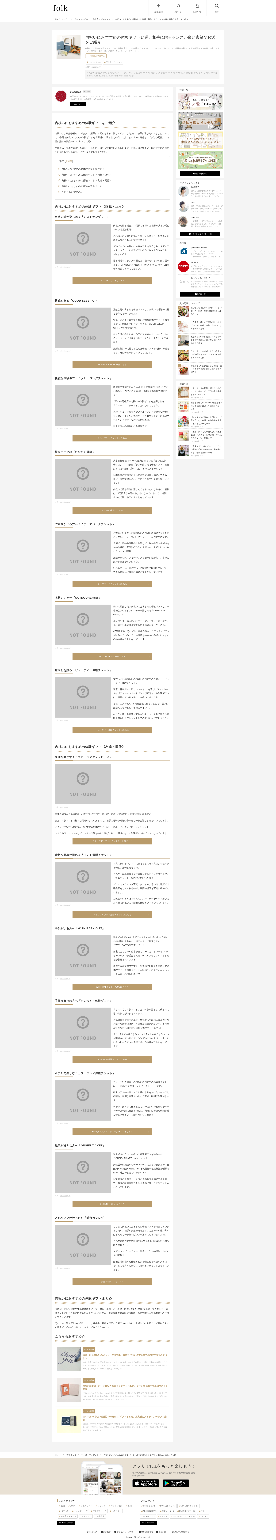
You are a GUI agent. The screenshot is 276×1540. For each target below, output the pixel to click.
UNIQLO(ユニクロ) (187, 1511)
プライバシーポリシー (126, 1532)
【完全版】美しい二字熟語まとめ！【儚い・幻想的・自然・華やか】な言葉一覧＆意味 (206, 325)
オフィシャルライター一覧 (201, 234)
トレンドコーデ (80, 1511)
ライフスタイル (95, 62)
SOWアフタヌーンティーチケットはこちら (112, 1132)
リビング (101, 1506)
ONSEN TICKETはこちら (112, 1204)
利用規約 (107, 1532)
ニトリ (204, 1511)
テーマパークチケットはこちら (112, 584)
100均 (72, 1506)
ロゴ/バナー (163, 1532)
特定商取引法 (147, 1532)
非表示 (69, 161)
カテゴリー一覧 (67, 1523)
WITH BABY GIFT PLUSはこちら (112, 987)
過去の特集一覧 (201, 174)
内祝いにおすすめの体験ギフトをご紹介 (83, 169)
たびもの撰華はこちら (112, 510)
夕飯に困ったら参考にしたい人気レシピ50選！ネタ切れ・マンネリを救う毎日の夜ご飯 (206, 354)
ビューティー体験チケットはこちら (112, 730)
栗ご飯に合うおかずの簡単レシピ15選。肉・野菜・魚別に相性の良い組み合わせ (206, 311)
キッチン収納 (116, 1506)
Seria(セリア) (149, 1506)
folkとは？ (93, 1532)
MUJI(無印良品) (150, 1511)
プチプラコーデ (99, 1511)
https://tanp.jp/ (65, 267)
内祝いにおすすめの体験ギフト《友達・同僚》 (86, 180)
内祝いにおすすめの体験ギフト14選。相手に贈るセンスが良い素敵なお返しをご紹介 (140, 1455)
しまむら (164, 1516)
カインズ (204, 1516)
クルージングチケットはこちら (112, 438)
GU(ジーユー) (168, 1511)
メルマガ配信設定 (181, 1532)
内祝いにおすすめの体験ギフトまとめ (81, 186)
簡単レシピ (86, 1516)
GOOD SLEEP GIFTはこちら (112, 364)
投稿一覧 (77, 104)
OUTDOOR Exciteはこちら (112, 656)
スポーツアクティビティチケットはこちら (112, 841)
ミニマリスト (86, 1506)
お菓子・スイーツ (68, 1516)
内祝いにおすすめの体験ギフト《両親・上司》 (86, 174)
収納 (63, 1506)
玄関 (130, 1506)
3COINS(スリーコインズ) (184, 1516)
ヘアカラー (116, 1511)
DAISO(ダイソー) (167, 1506)
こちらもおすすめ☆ (72, 192)
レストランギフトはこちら (112, 280)
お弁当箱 (100, 1516)
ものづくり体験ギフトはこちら (112, 1059)
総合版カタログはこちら (112, 1281)
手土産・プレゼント (114, 62)
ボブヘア (65, 1511)
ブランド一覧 (149, 1523)
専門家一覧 (201, 294)
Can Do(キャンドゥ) (189, 1506)
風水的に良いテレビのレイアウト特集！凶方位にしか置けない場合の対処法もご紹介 (206, 340)
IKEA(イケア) (148, 1516)
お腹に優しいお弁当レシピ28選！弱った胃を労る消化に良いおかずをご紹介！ (206, 369)
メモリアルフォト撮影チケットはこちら (112, 915)
